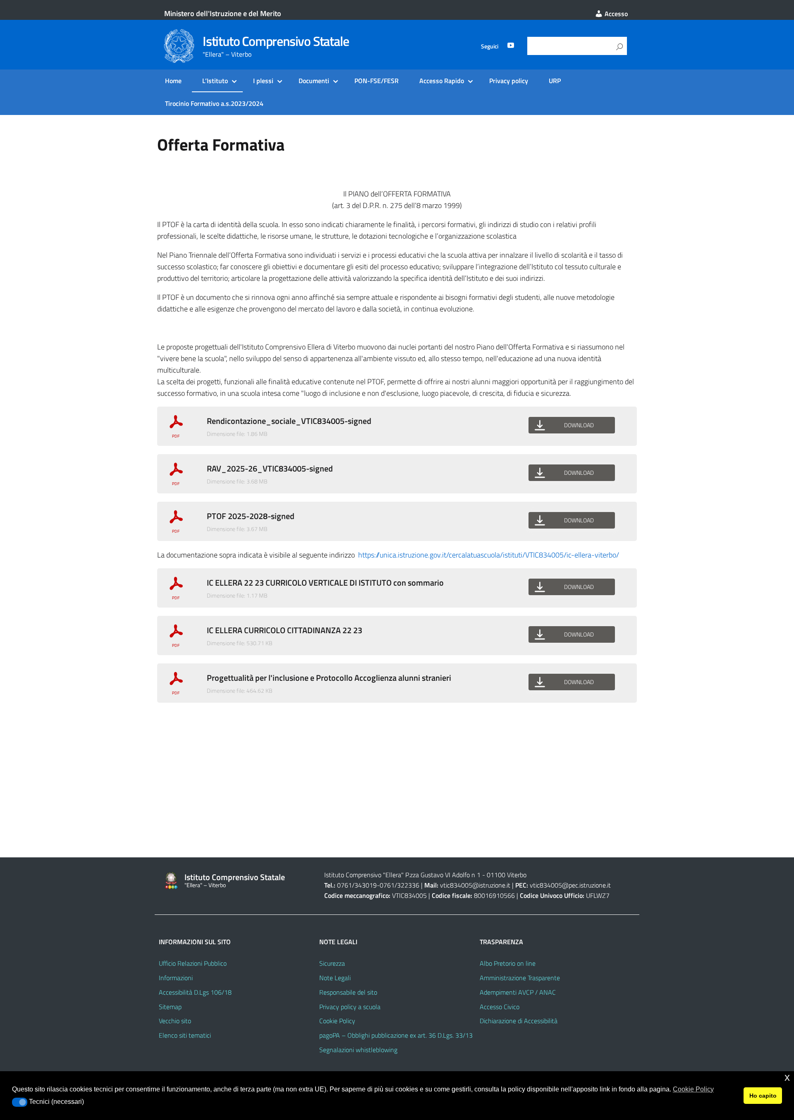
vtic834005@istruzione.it (475, 885)
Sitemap (170, 1007)
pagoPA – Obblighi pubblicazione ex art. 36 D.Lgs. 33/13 (396, 1035)
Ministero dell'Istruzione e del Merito (222, 13)
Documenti (314, 81)
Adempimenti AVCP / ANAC (518, 992)
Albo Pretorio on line (508, 963)
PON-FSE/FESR (376, 81)
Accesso (615, 14)
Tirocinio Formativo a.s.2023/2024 (214, 103)
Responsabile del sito (348, 992)
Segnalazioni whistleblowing (358, 1050)
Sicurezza (332, 963)
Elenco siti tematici (185, 1035)
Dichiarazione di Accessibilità (518, 1021)
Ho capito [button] (763, 1095)
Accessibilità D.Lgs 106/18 (195, 992)
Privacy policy (508, 81)
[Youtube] (511, 46)
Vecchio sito (175, 1021)
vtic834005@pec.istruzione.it (570, 885)
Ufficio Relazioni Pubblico (193, 963)
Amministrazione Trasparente (520, 978)
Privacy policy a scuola (349, 1007)
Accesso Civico (499, 1007)
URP (555, 81)
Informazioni (176, 978)
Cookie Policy (337, 1021)
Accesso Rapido (441, 81)
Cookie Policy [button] (693, 1089)
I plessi (263, 81)
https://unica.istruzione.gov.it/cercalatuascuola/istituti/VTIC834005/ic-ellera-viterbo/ (488, 554)
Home (173, 81)
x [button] (787, 1077)
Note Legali (335, 978)
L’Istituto (215, 81)
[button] (19, 1102)
